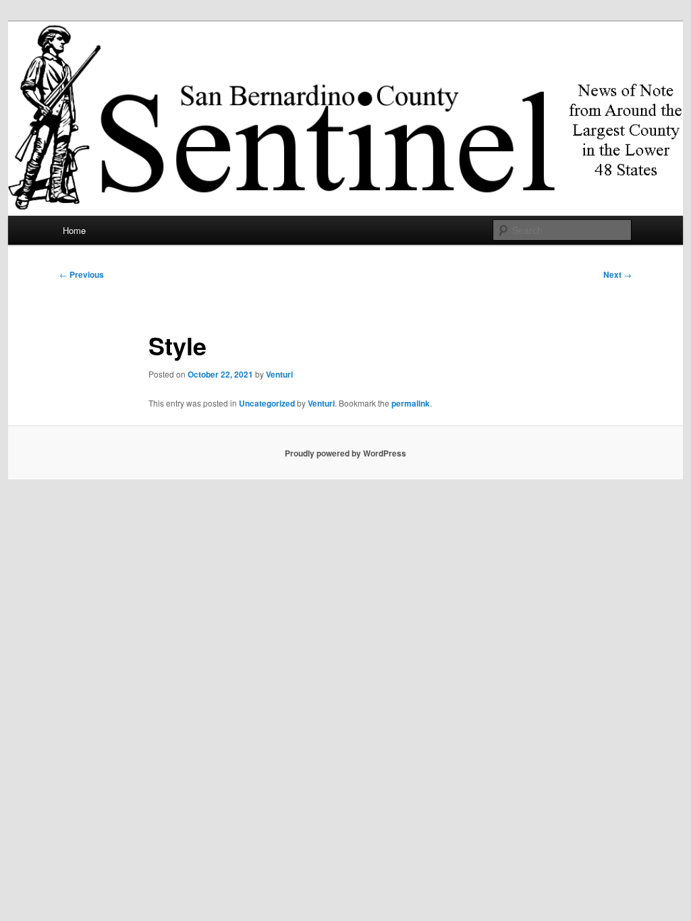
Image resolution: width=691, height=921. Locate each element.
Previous (81, 274)
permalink (410, 403)
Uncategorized (267, 403)
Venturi (279, 374)
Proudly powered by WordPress (345, 453)
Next (617, 274)
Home (74, 230)
